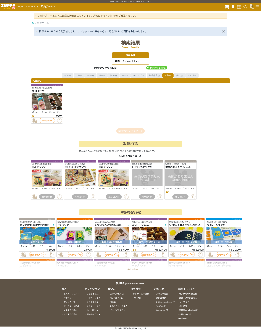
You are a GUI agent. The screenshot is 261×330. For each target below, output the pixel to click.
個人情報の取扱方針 (188, 294)
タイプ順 (192, 75)
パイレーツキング (216, 225)
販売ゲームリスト (71, 294)
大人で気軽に (92, 302)
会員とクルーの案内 (118, 306)
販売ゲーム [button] (47, 6)
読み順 (102, 75)
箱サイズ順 (138, 75)
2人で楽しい (92, 310)
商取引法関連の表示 (188, 298)
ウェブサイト (185, 302)
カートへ (46, 120)
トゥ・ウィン (63, 225)
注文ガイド (68, 298)
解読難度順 (154, 75)
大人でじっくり (93, 306)
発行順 (179, 75)
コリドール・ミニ (140, 225)
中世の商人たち (173, 167)
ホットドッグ (38, 91)
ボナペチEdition (117, 298)
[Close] (223, 31)
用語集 (113, 302)
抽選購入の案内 (70, 310)
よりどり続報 (162, 294)
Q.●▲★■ (175, 225)
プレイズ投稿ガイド (118, 310)
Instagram (160, 310)
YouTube (160, 306)
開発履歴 (183, 318)
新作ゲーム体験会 (141, 294)
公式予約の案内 (70, 314)
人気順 (79, 75)
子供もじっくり (93, 298)
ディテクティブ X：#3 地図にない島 (108, 225)
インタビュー (139, 298)
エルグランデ (39, 167)
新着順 (67, 75)
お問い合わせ (185, 314)
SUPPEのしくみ (117, 294)
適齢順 (113, 75)
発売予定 (34, 254)
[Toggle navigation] (257, 7)
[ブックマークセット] (233, 7)
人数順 (168, 75)
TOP (20, 6)
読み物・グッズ (93, 314)
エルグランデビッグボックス (75, 167)
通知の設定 (161, 298)
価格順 (90, 75)
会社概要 (183, 306)
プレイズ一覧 (69, 302)
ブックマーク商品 (71, 306)
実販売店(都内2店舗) (188, 310)
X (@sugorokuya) (164, 302)
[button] (156, 67)
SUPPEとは (31, 6)
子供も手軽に (92, 294)
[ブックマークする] (59, 120)
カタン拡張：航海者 (30, 225)
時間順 (125, 75)
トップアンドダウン (142, 167)
